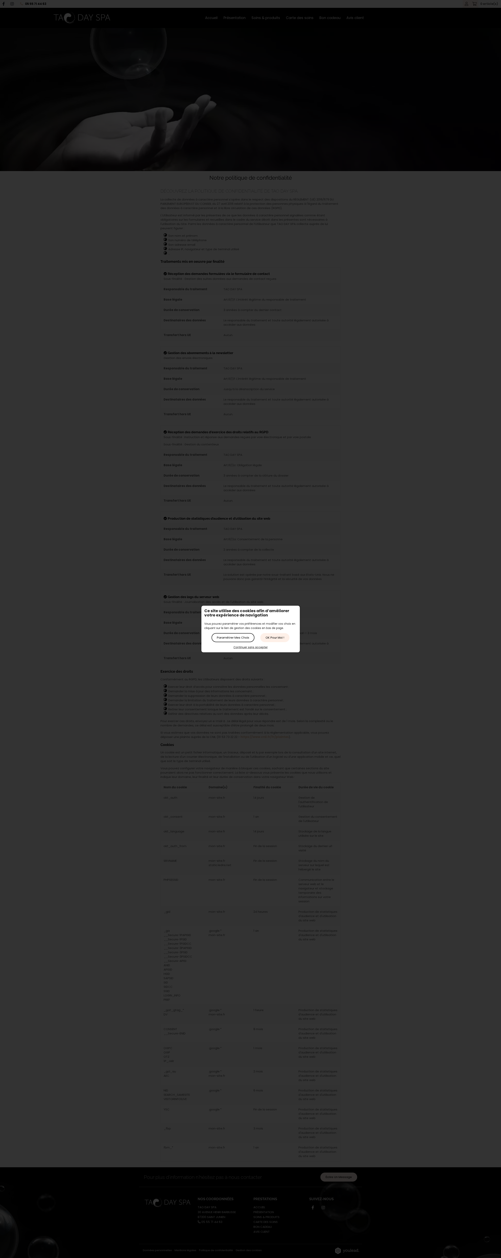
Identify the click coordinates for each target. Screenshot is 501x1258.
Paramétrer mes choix (233, 637)
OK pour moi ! (275, 637)
